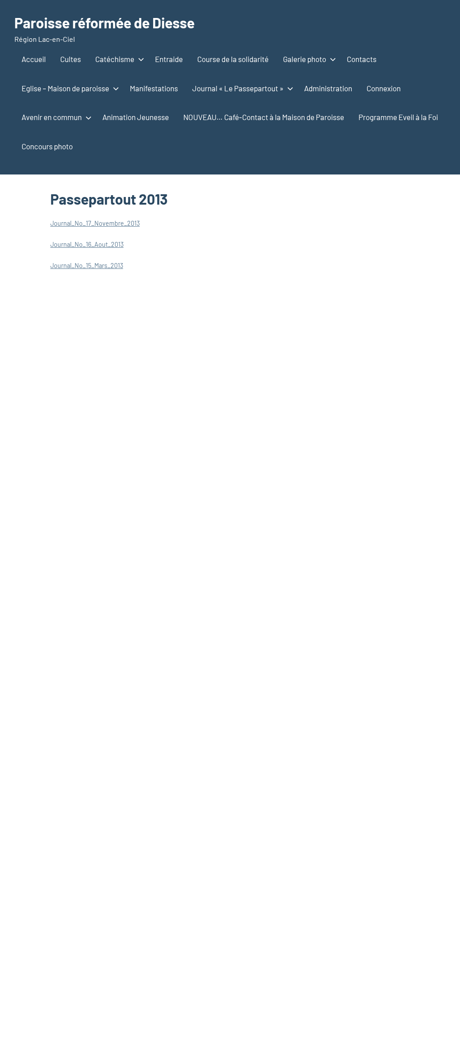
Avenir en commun (52, 116)
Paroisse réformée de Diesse (104, 22)
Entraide (169, 58)
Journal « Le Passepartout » (237, 88)
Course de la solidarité (233, 58)
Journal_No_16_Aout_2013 (87, 244)
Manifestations (154, 88)
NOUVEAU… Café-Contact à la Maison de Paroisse (263, 116)
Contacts (361, 58)
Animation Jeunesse (135, 116)
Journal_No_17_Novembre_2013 (95, 223)
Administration (328, 88)
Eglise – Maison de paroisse (65, 88)
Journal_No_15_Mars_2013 (86, 265)
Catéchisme (114, 58)
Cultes (70, 58)
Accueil (34, 58)
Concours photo (47, 146)
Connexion (384, 88)
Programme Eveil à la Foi (398, 116)
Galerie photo (304, 58)
